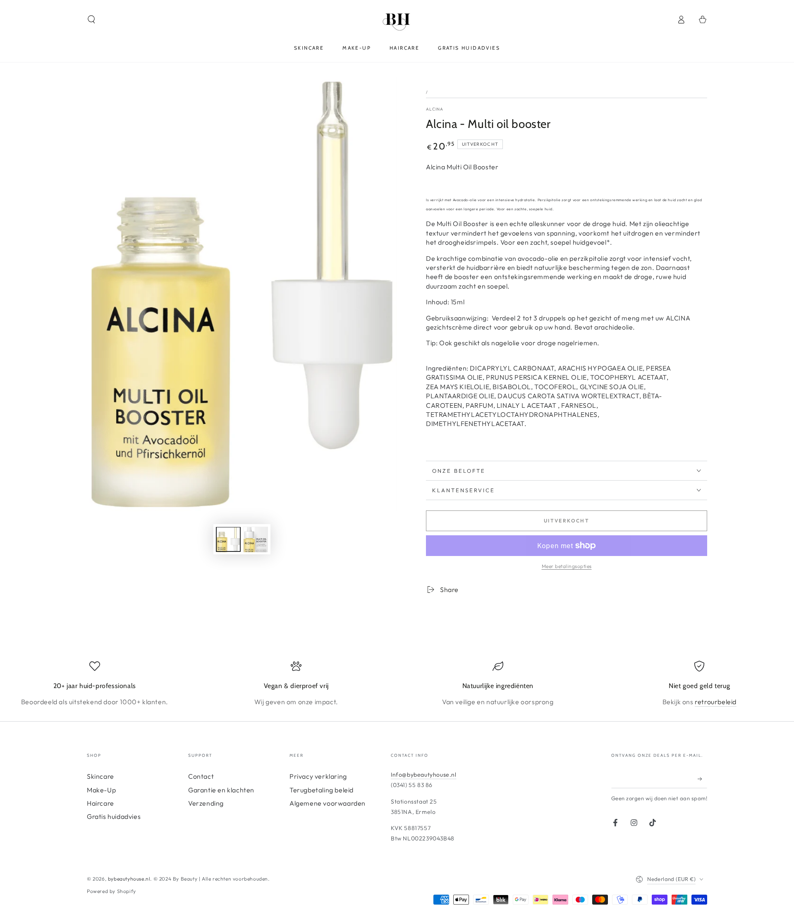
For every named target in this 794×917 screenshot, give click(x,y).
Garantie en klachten (221, 790)
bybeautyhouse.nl (129, 879)
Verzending (206, 803)
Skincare (100, 776)
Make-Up (101, 790)
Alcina (435, 109)
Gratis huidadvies (114, 816)
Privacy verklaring (318, 776)
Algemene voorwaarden (327, 803)
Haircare (100, 803)
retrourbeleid (716, 702)
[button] (91, 19)
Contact (201, 776)
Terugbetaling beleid (321, 790)
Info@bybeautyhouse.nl (424, 774)
